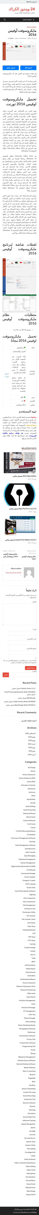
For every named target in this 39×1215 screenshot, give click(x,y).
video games (31, 1173)
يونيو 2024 (31, 747)
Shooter (32, 1106)
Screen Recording (29, 1096)
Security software (29, 1103)
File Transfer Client (28, 919)
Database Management (27, 859)
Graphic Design (29, 947)
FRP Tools (31, 937)
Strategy (32, 1131)
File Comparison (29, 898)
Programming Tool (28, 1046)
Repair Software (29, 1067)
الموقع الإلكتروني (31, 648)
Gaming (32, 944)
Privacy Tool (31, 1039)
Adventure (31, 789)
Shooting (32, 1110)
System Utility (30, 1145)
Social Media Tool (29, 1117)
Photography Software (27, 1029)
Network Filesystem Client (25, 986)
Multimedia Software (27, 979)
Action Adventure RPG (27, 778)
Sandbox (32, 1085)
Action (33, 771)
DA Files (32, 842)
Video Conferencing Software (24, 1163)
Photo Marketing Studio (26, 1025)
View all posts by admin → (13, 574)
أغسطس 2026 (30, 733)
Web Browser (30, 1187)
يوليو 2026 (31, 737)
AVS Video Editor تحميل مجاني (24, 476)
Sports (33, 1127)
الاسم (34, 629)
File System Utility (28, 912)
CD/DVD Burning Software (25, 831)
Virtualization (30, 1177)
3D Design (31, 767)
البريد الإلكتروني (31, 639)
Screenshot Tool (29, 1099)
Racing (33, 1053)
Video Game (31, 1170)
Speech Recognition (28, 1124)
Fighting (32, 894)
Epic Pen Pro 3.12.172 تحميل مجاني (22, 509)
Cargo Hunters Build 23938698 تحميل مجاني (19, 701)
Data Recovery (30, 849)
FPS (34, 933)
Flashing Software (29, 930)
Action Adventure (29, 774)
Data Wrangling (29, 856)
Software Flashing (29, 1120)
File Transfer (31, 916)
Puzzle (33, 1050)
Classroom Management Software (23, 838)
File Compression (29, 902)
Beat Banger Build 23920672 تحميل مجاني (20, 705)
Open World (30, 997)
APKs (33, 796)
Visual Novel (30, 1184)
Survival (32, 1134)
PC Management (29, 1011)
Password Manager (28, 1007)
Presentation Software (27, 1036)
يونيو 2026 (31, 740)
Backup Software (29, 813)
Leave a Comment (20, 38)
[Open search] (4, 19)
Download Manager (28, 873)
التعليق (34, 602)
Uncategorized (31, 27)
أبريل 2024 (31, 754)
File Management (29, 905)
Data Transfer (30, 852)
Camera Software (29, 820)
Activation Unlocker (28, 785)
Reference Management (26, 1057)
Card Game (31, 824)
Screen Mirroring (29, 1092)
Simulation (31, 1113)
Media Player (30, 969)
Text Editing (31, 1149)
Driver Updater (29, 877)
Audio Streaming (29, 810)
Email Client (31, 887)
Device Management (28, 863)
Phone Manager (29, 1018)
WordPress (24, 1212)
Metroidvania (30, 972)
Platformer (31, 1032)
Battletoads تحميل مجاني (26, 698)
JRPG (33, 962)
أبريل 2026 (31, 744)
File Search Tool (29, 909)
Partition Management (27, 1000)
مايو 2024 (32, 751)
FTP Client (31, 940)
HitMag (34, 1212)
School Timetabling (28, 1089)
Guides (32, 951)
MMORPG (31, 976)
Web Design (31, 1191)
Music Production (29, 983)
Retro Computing (29, 1071)
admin (11, 38)
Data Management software (25, 845)
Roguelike (31, 1078)
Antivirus (32, 792)
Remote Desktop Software (26, 1064)
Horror (32, 954)
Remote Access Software (26, 1060)
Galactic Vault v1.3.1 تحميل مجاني (23, 688)
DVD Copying (30, 884)
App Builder (31, 799)
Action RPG (31, 782)
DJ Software (31, 870)
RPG (33, 1082)
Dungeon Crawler (29, 880)
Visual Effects (30, 1180)
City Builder (31, 834)
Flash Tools (31, 926)
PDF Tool (32, 1014)
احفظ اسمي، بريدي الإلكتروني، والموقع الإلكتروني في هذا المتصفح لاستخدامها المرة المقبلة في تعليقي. (19, 661)
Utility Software (29, 1159)
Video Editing (30, 1166)
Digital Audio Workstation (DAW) (23, 866)
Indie (33, 958)
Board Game (30, 817)
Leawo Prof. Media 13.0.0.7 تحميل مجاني (20, 540)
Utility (33, 1156)
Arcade (32, 803)
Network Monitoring (27, 990)
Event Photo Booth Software (25, 891)
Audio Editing (30, 806)
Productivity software (27, 1043)
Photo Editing (30, 1022)
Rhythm (32, 1074)
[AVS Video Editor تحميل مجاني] (19, 463)
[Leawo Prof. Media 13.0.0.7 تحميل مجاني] (19, 527)
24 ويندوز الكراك (22, 8)
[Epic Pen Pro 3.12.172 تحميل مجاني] (19, 495)
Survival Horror (29, 1138)
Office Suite (31, 993)
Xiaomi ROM (30, 1194)
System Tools (30, 1142)
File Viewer (31, 923)
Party (33, 1004)
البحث (34, 671)
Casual (32, 827)
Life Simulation (30, 965)
